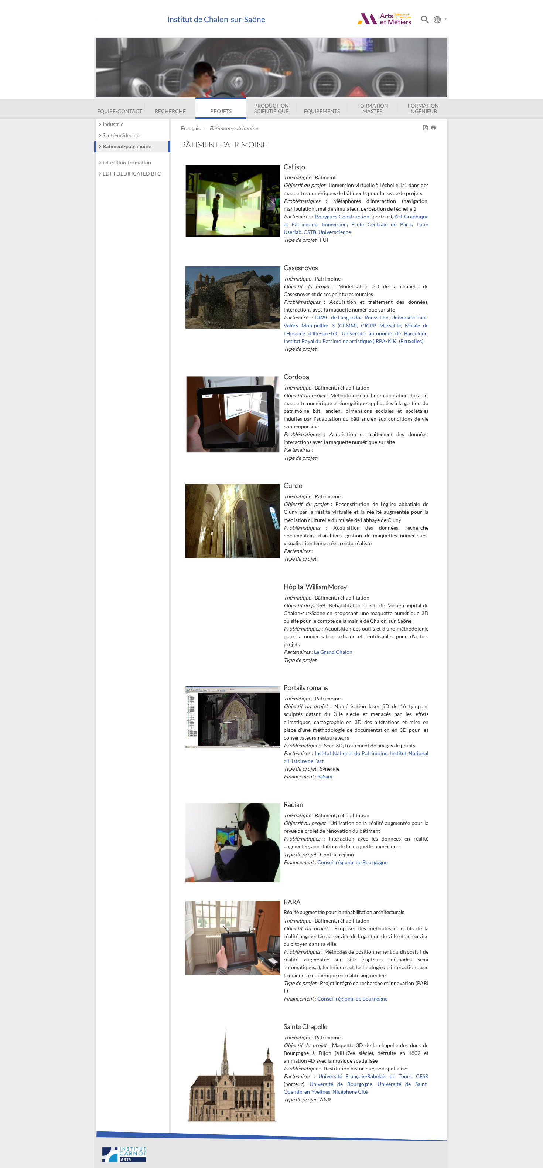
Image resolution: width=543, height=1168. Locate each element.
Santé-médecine (121, 135)
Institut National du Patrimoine (351, 753)
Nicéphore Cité (350, 1092)
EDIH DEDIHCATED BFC (132, 173)
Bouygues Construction (342, 216)
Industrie (113, 124)
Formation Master (372, 108)
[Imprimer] (434, 128)
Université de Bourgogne (341, 1084)
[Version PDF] (427, 128)
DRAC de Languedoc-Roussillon (352, 317)
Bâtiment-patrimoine (127, 146)
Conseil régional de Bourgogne (352, 862)
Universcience (334, 232)
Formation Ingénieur (423, 108)
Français (191, 128)
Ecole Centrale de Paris (381, 224)
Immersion (334, 224)
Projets (221, 111)
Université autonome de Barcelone (384, 333)
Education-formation (127, 162)
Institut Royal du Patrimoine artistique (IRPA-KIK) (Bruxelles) (353, 341)
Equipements (322, 111)
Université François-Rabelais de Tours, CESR (373, 1076)
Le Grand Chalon (333, 652)
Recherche (170, 111)
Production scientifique (271, 108)
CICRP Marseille (381, 325)
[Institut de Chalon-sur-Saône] (130, 19)
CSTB (310, 232)
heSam (324, 776)
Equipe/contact (119, 111)
